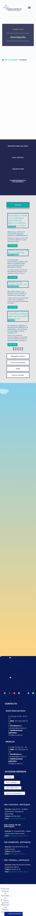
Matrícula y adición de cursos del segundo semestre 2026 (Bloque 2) (17, 233)
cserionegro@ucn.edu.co (17, 854)
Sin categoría (13, 60)
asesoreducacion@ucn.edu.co (18, 836)
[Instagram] (9, 693)
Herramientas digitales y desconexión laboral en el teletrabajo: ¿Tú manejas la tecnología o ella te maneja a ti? (17, 329)
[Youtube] (14, 693)
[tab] (18, 205)
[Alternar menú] (29, 7)
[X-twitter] (24, 693)
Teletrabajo (11, 320)
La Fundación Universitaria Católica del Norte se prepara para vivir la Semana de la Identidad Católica (17, 263)
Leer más (12, 245)
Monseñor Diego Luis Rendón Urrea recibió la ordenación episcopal (16, 293)
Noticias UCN (12, 226)
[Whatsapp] (33, 693)
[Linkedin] (28, 693)
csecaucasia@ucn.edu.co (17, 818)
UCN (5, 60)
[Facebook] (5, 693)
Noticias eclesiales (13, 254)
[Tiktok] (19, 693)
